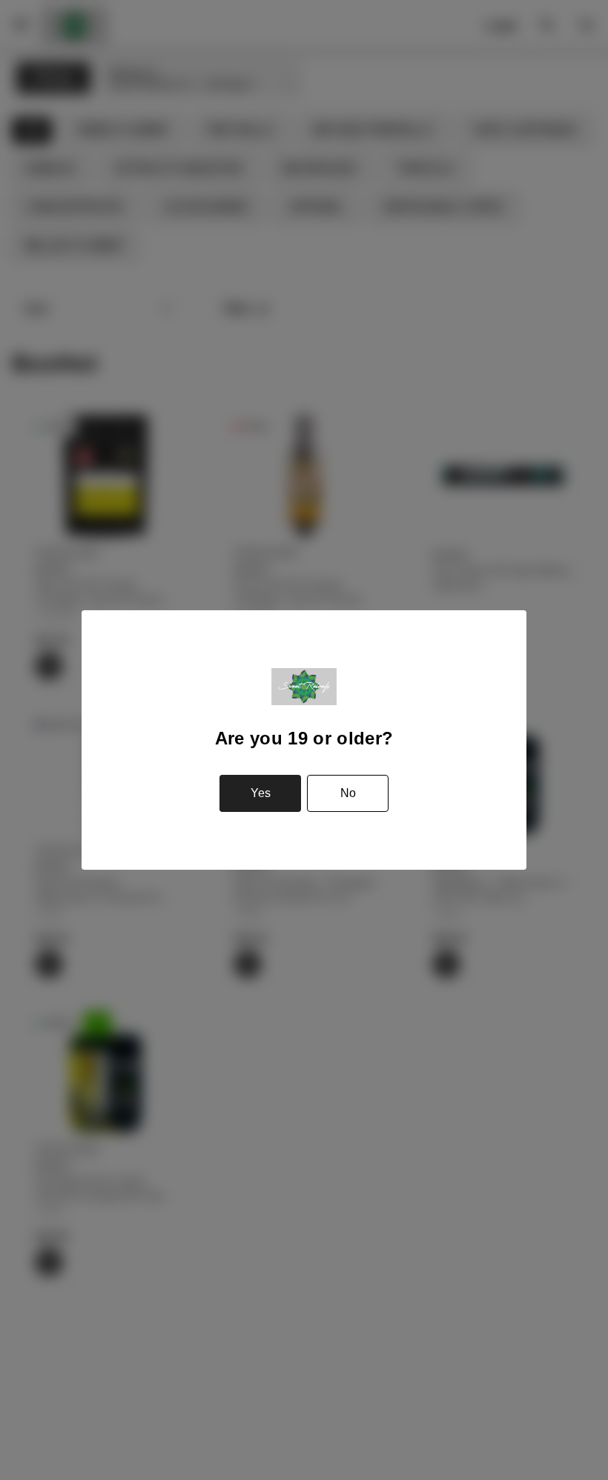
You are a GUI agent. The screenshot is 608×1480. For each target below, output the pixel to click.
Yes (261, 793)
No (348, 793)
